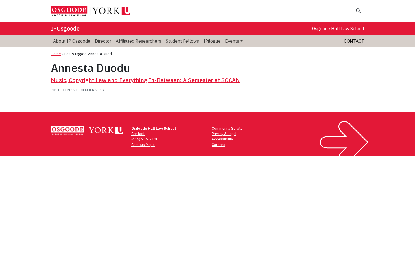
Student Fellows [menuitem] (182, 41)
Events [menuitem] (232, 41)
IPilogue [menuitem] (212, 41)
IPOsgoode (65, 28)
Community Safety (227, 128)
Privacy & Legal (224, 133)
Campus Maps (143, 144)
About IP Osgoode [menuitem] (71, 41)
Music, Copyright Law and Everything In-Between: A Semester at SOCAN (145, 80)
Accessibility (222, 139)
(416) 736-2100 (144, 139)
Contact (354, 41)
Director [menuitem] (103, 41)
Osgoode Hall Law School (338, 28)
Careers (218, 144)
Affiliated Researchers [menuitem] (138, 41)
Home (56, 53)
